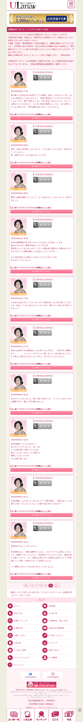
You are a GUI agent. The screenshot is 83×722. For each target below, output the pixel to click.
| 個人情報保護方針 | (36, 701)
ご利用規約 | (50, 701)
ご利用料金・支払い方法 (58, 621)
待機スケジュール (21, 621)
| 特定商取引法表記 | (37, 704)
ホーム (16, 606)
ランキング (53, 643)
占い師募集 (53, 657)
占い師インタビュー (56, 635)
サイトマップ (19, 665)
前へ (26, 585)
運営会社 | (50, 704)
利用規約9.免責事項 (44, 64)
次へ (57, 585)
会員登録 (52, 606)
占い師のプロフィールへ (41, 118)
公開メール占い (20, 635)
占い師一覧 (53, 613)
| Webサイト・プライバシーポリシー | (41, 707)
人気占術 (17, 643)
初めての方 (18, 613)
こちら (54, 690)
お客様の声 (18, 628)
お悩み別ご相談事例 (56, 628)
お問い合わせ (54, 650)
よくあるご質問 (20, 650)
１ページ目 (38, 55)
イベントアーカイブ (22, 657)
